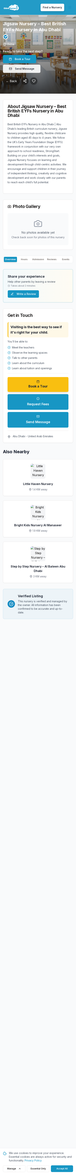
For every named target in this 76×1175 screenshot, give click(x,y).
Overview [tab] (10, 259)
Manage (11, 1168)
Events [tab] (65, 259)
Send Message (24, 68)
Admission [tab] (38, 259)
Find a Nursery (52, 7)
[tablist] (38, 259)
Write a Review (26, 293)
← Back (11, 81)
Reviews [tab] (51, 259)
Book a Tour (22, 59)
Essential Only (38, 1168)
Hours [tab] (24, 259)
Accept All (62, 1168)
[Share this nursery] (25, 81)
